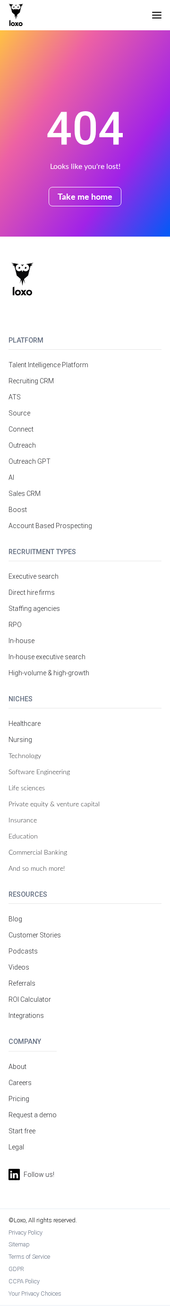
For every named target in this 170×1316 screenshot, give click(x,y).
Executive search (33, 576)
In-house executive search (46, 657)
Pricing (18, 1099)
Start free (21, 1131)
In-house (21, 641)
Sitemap (19, 1244)
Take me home (85, 196)
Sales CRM (24, 493)
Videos (18, 967)
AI (11, 477)
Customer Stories (34, 935)
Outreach (22, 445)
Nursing (20, 739)
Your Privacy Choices (34, 1293)
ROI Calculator (29, 999)
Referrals (21, 983)
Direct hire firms (31, 592)
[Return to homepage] (22, 279)
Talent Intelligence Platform (48, 365)
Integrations (26, 1015)
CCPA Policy (24, 1281)
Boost (17, 509)
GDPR (16, 1268)
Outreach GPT (29, 461)
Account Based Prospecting (50, 526)
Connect (21, 429)
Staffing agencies (34, 608)
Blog (15, 919)
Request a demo (32, 1115)
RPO (15, 624)
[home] (16, 15)
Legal (16, 1147)
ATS (14, 397)
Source (19, 413)
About (17, 1066)
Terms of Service (29, 1256)
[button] (156, 15)
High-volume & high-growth (48, 673)
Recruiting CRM (31, 381)
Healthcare (24, 723)
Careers (20, 1082)
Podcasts (23, 951)
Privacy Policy (25, 1232)
